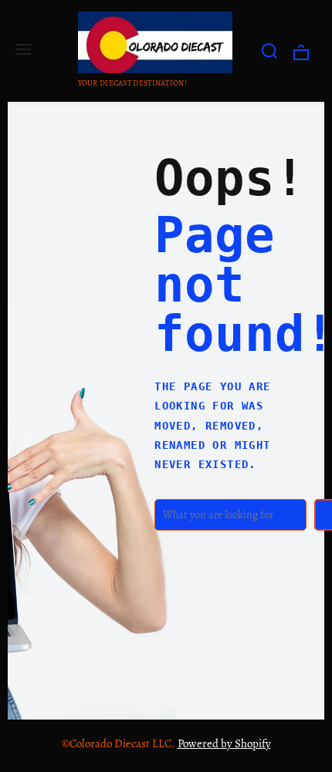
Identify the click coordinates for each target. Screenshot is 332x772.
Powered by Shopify (224, 743)
